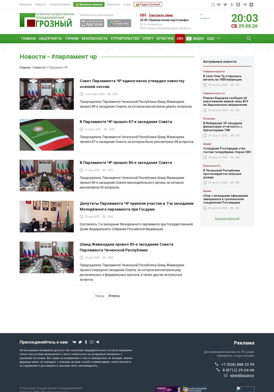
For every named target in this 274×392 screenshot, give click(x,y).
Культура (165, 38)
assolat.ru (205, 18)
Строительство (125, 38)
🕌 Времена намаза (88, 4)
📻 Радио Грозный (148, 4)
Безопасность (95, 38)
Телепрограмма (59, 4)
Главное (28, 38)
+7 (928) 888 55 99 (237, 364)
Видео (198, 38)
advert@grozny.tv (242, 375)
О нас (127, 4)
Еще (210, 38)
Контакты (114, 4)
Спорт (148, 38)
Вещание (26, 4)
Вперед (114, 296)
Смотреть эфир (161, 15)
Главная (25, 67)
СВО (180, 38)
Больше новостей (227, 218)
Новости (40, 4)
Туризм (71, 38)
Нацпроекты (50, 38)
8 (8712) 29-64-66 (238, 370)
